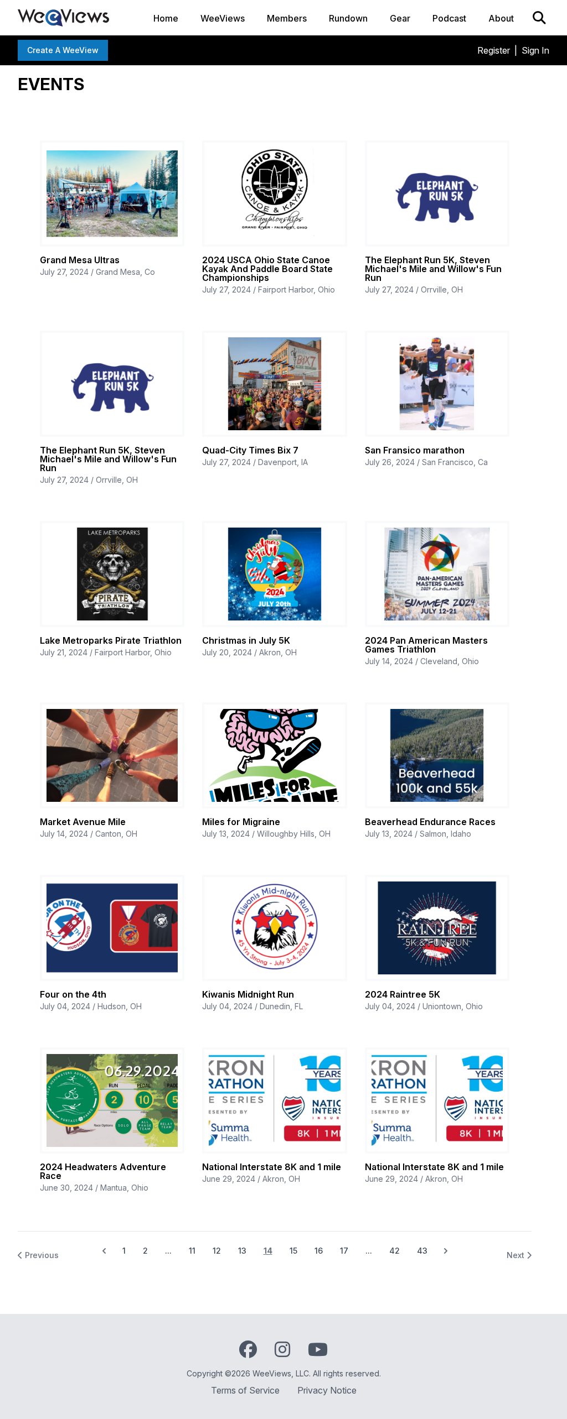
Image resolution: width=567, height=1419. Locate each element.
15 (293, 1250)
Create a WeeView (63, 50)
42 (394, 1250)
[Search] (539, 18)
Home (165, 18)
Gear (400, 18)
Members (287, 18)
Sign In (535, 50)
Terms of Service (245, 1390)
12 (217, 1250)
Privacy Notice (327, 1390)
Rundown (348, 18)
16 (319, 1250)
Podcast (449, 18)
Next (517, 1255)
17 (344, 1250)
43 (422, 1250)
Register (493, 50)
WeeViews (222, 18)
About (501, 18)
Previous (41, 1255)
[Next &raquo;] (446, 1251)
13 (242, 1250)
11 (192, 1250)
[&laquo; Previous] (104, 1251)
